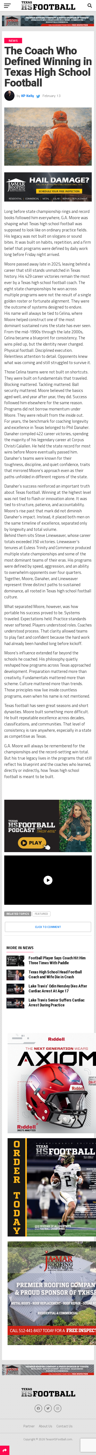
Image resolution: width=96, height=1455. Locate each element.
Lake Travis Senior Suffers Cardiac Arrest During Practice (57, 1002)
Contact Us (64, 1426)
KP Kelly (27, 95)
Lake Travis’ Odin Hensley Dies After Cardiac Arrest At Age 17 (58, 988)
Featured (41, 913)
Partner (29, 1426)
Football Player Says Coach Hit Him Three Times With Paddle (57, 960)
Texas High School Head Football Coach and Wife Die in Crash (55, 974)
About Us (45, 1426)
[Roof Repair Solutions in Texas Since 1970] (48, 25)
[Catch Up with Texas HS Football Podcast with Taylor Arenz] (48, 826)
